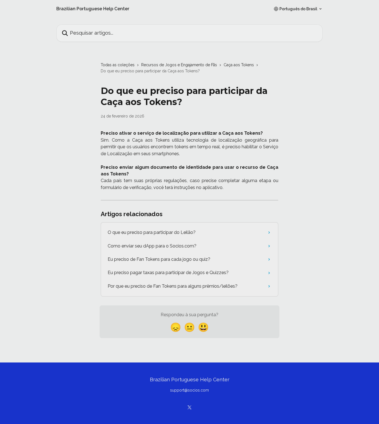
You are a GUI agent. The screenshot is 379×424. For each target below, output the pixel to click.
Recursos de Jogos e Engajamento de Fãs (179, 65)
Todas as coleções (118, 65)
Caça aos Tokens (239, 65)
